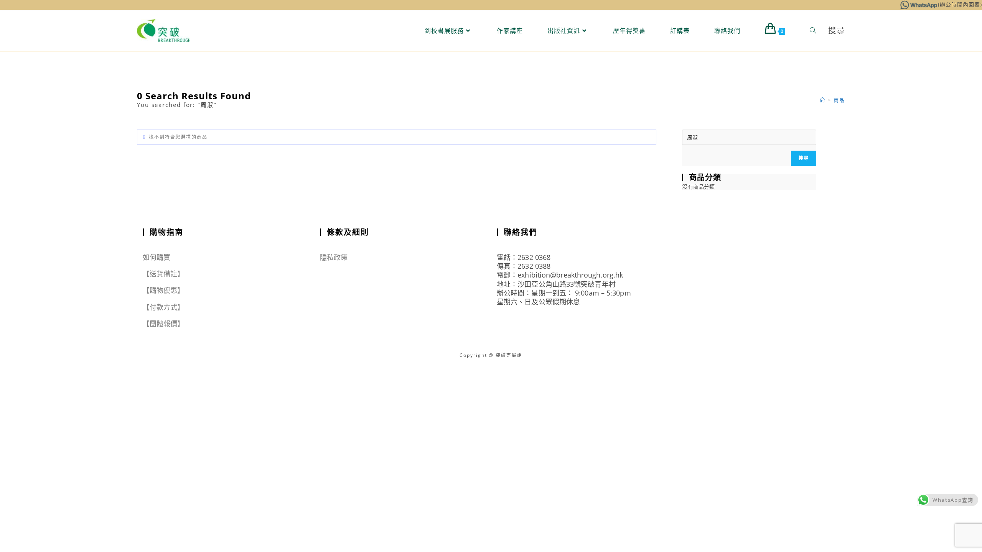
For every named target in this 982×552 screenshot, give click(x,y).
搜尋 (804, 158)
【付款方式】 (164, 307)
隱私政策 (334, 257)
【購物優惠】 (164, 290)
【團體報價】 (164, 323)
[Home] (822, 100)
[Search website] (812, 30)
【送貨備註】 (164, 273)
